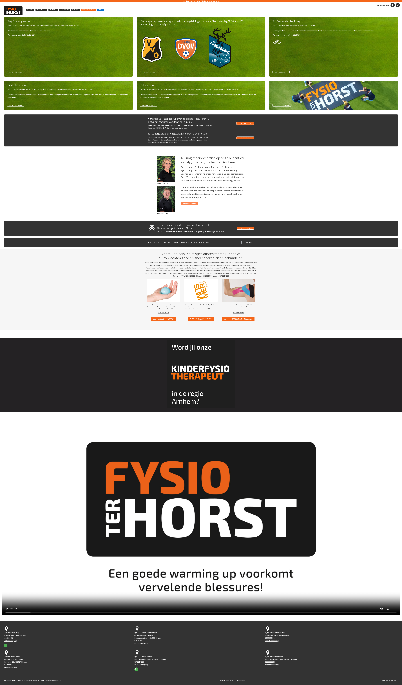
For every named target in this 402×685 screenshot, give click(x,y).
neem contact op (245, 123)
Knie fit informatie (282, 105)
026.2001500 (8, 664)
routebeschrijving (10, 641)
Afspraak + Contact (88, 9)
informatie (53, 9)
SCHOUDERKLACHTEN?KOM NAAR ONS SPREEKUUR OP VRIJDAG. (238, 318)
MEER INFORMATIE (15, 105)
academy (100, 9)
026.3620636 (190, 276)
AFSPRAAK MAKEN (148, 72)
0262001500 (207, 276)
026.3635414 (270, 638)
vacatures (75, 9)
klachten (30, 9)
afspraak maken (245, 228)
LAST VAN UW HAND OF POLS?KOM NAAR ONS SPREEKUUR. (163, 318)
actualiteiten (64, 9)
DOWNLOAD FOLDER (163, 312)
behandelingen (41, 9)
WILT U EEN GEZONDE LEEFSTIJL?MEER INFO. (201, 318)
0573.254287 (224, 276)
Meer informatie (15, 72)
